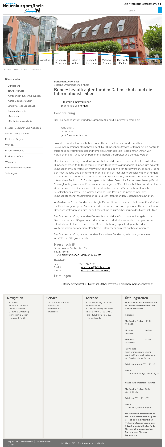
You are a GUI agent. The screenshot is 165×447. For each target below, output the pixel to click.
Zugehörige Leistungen (74, 105)
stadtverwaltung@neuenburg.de (143, 373)
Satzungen (11, 173)
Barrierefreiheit (43, 441)
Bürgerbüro (14, 85)
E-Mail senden (95, 318)
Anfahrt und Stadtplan (59, 302)
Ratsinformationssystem (18, 167)
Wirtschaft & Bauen (107, 61)
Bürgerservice (35, 69)
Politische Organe (14, 139)
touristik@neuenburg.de (139, 407)
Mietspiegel (14, 115)
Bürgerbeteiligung (14, 150)
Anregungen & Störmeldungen (24, 95)
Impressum (53, 305)
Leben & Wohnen (76, 61)
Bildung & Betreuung (91, 61)
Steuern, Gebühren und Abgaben (23, 127)
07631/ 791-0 (148, 364)
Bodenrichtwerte (17, 110)
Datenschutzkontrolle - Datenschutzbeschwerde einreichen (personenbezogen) (107, 283)
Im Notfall (53, 311)
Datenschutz (54, 308)
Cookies (11, 444)
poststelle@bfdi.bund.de (95, 267)
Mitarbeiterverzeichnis (20, 121)
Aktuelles (45, 60)
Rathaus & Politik (122, 61)
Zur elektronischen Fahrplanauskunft (79, 254)
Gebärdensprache (151, 4)
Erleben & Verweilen (60, 61)
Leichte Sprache (132, 4)
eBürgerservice (16, 90)
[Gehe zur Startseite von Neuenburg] (23, 8)
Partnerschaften (14, 156)
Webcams (10, 161)
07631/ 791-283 (141, 398)
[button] (160, 10)
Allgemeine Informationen (76, 101)
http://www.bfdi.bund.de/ (95, 270)
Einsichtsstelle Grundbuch (22, 105)
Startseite (7, 69)
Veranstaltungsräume (17, 133)
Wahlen (9, 144)
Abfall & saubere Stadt (20, 100)
